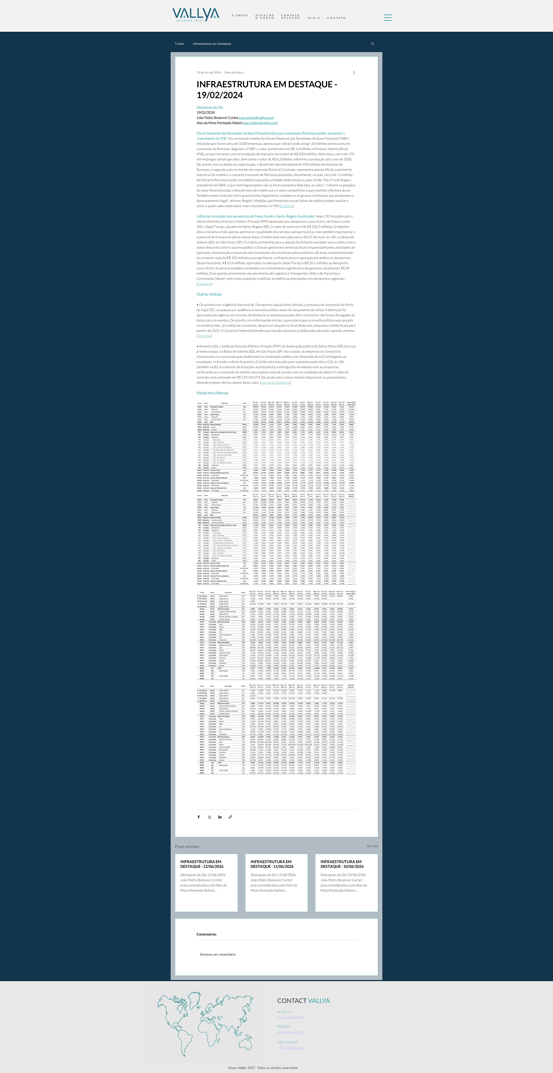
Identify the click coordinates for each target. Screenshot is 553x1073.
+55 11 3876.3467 (291, 1048)
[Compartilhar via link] (230, 817)
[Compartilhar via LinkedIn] (220, 817)
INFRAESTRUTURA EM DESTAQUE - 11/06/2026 (272, 864)
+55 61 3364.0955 (290, 1017)
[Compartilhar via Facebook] (199, 817)
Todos (179, 43)
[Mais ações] (353, 72)
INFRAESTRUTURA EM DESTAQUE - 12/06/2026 (201, 864)
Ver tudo (372, 846)
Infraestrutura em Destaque (212, 43)
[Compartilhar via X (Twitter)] (209, 817)
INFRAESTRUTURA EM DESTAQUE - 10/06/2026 (342, 864)
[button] (388, 17)
